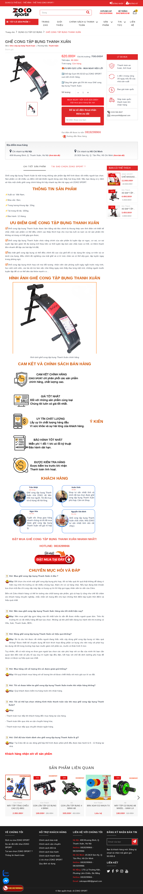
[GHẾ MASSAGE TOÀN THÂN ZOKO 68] (114, 179)
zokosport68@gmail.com (120, 115)
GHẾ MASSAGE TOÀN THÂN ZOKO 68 (129, 177)
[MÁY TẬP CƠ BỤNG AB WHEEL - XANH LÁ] (125, 787)
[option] (32, 77)
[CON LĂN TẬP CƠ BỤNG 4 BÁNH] (44, 787)
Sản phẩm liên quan (71, 768)
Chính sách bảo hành (49, 852)
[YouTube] (126, 872)
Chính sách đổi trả (47, 848)
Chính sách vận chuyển (50, 844)
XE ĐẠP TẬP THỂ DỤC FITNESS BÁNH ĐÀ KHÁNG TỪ (129, 193)
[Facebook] (113, 872)
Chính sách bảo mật (48, 840)
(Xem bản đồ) (54, 155)
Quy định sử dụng (47, 863)
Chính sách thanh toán (49, 856)
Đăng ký (134, 4)
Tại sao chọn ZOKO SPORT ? (19, 851)
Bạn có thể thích (120, 168)
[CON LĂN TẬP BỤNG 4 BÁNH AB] (71, 787)
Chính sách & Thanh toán (81, 23)
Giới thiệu (59, 23)
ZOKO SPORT (127, 174)
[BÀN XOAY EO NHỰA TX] (98, 787)
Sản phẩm (106, 23)
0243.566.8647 (117, 112)
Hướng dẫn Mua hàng (76, 136)
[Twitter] (108, 872)
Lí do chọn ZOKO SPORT (51, 860)
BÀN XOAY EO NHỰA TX (98, 805)
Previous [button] (4, 798)
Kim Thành (126, 190)
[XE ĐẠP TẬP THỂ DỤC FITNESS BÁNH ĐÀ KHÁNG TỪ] (114, 195)
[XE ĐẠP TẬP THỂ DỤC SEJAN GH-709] (114, 211)
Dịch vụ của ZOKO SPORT (17, 840)
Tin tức (119, 23)
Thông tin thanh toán (14, 855)
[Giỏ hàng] (134, 13)
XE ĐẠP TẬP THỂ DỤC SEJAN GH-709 (129, 209)
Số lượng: (66, 92)
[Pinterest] (117, 872)
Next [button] (138, 798)
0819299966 (93, 132)
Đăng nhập (118, 4)
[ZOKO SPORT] (22, 12)
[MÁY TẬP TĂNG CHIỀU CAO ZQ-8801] (17, 787)
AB (71, 803)
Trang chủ (46, 23)
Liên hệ (132, 23)
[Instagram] (121, 872)
